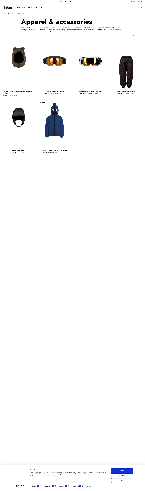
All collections (10, 13)
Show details (88, 486)
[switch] (54, 486)
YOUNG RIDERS (20, 7)
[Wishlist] (135, 7)
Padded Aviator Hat (18, 150)
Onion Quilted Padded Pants (126, 91)
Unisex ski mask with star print (54, 91)
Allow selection (122, 475)
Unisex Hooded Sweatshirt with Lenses (54, 150)
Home (4, 13)
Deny (122, 480)
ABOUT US (38, 7)
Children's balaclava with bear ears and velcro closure (17, 92)
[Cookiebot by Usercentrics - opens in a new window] (20, 486)
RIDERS (30, 7)
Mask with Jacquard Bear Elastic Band (90, 91)
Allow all (122, 470)
